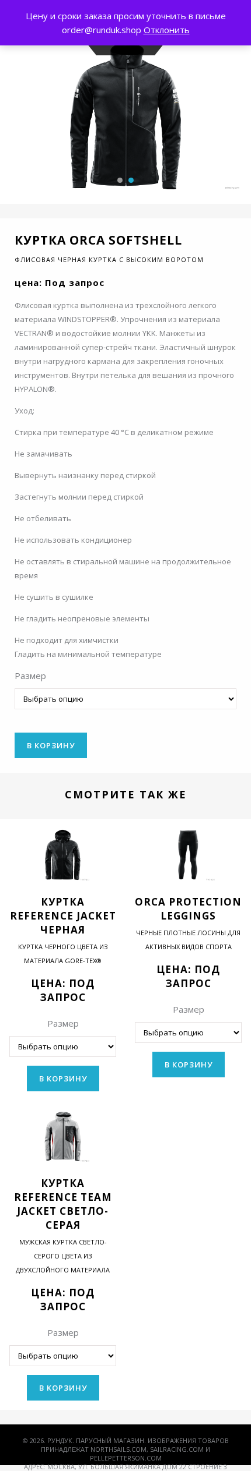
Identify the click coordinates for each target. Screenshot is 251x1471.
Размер (30, 675)
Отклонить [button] (167, 30)
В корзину (51, 745)
